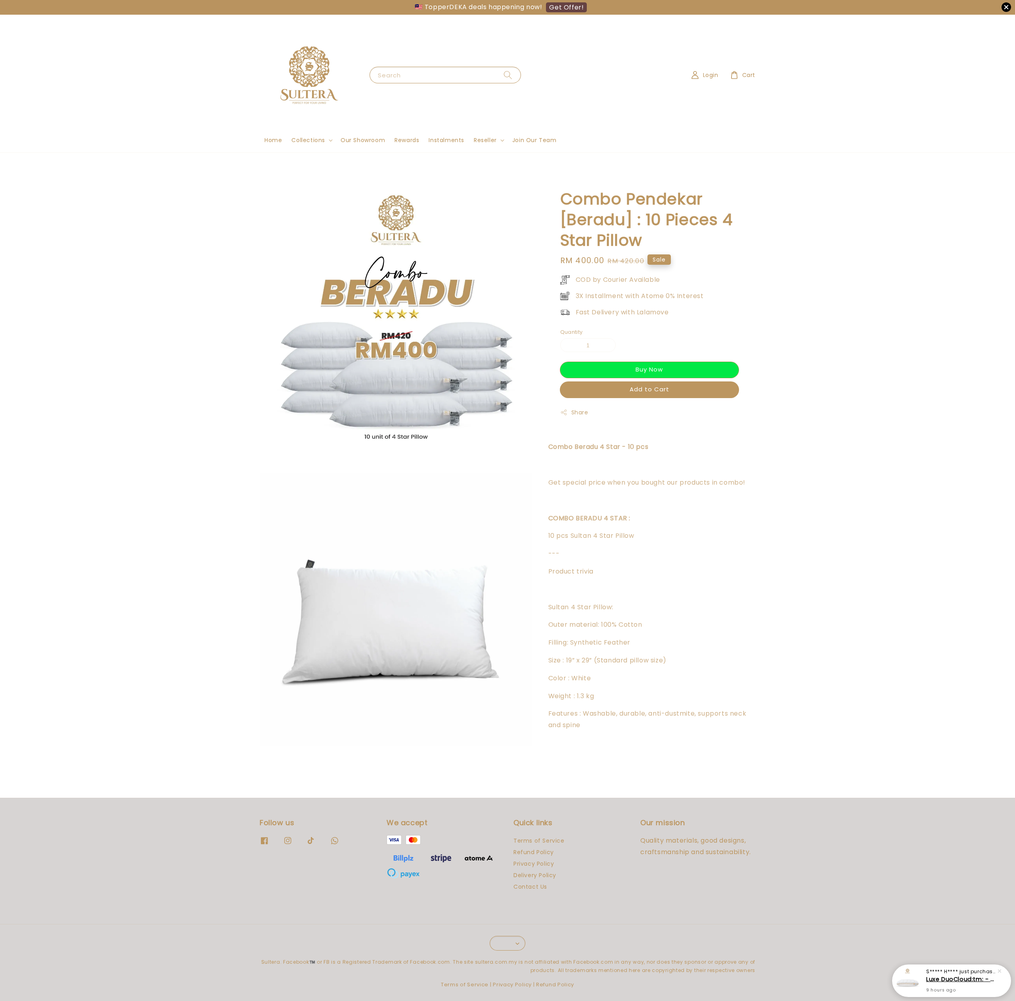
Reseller (485, 140)
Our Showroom (363, 140)
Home (273, 140)
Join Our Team (534, 140)
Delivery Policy (534, 875)
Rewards (407, 140)
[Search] (508, 75)
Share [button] (579, 412)
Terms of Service (539, 841)
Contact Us (530, 887)
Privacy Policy (533, 864)
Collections (308, 140)
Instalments (446, 140)
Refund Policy (533, 852)
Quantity (571, 331)
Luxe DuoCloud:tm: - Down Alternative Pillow (961, 979)
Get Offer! (566, 7)
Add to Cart (649, 389)
